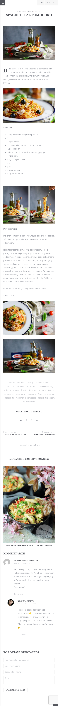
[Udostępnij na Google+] (31, 420)
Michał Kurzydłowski (25, 561)
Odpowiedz (18, 594)
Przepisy (38, 11)
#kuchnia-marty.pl (42, 383)
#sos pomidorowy (46, 394)
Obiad (30, 11)
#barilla (12, 383)
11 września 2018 (26, 563)
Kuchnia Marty (26, 601)
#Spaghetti (9, 398)
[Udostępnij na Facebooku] (26, 420)
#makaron (11, 386)
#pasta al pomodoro (37, 390)
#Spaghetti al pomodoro (26, 398)
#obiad (16, 390)
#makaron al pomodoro (27, 386)
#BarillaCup (21, 383)
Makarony (21, 11)
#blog (30, 383)
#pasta (24, 390)
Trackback (22, 445)
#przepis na (31, 394)
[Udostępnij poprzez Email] (37, 420)
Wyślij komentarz (15, 690)
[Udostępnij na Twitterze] (21, 420)
